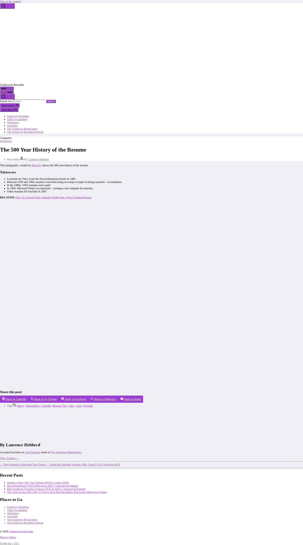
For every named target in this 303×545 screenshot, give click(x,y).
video (71, 405)
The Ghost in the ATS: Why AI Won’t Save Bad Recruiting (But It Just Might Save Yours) (57, 491)
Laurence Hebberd (38, 159)
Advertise (12, 125)
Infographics (32, 405)
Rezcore (36, 165)
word (79, 405)
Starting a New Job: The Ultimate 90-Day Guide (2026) (38, 482)
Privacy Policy (8, 537)
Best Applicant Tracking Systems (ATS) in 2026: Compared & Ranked (46, 488)
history (20, 405)
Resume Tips (59, 405)
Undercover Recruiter (21, 531)
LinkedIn (46, 405)
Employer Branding (18, 116)
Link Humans (32, 452)
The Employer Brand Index (22, 128)
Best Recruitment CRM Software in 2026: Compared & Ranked (42, 485)
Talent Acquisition (17, 119)
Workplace (13, 122)
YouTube (88, 405)
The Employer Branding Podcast (25, 132)
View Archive (9, 458)
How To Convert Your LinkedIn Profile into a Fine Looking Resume (53, 197)
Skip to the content (10, 1)
